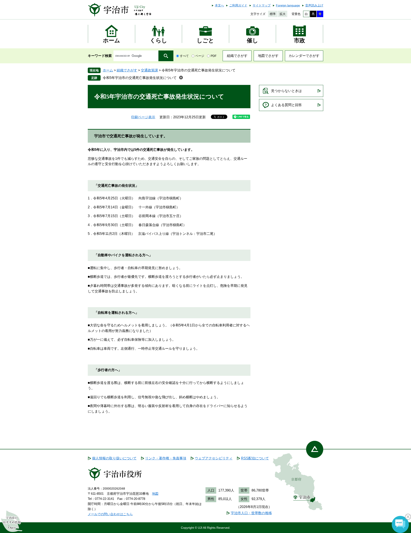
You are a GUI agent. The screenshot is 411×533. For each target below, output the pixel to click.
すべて (184, 56)
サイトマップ (262, 5)
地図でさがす (268, 56)
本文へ (219, 5)
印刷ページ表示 (143, 117)
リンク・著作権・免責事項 (165, 458)
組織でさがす (237, 56)
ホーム (108, 70)
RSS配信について (255, 458)
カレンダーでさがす (304, 56)
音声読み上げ (314, 5)
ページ (199, 56)
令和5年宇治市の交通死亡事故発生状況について (140, 78)
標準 (273, 14)
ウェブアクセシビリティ (213, 458)
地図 (155, 493)
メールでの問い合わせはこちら (110, 514)
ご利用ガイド (238, 5)
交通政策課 (149, 70)
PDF (214, 56)
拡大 (283, 14)
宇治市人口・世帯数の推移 (251, 513)
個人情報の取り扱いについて (114, 458)
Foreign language (288, 5)
